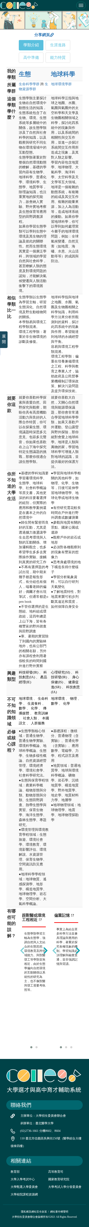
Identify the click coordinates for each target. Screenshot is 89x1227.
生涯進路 (58, 45)
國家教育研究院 (58, 1179)
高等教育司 (55, 1171)
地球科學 (63, 74)
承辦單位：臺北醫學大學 (37, 1123)
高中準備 (31, 57)
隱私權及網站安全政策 (34, 1211)
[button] (31, 1047)
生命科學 (29, 84)
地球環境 (61, 84)
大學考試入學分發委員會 (64, 1187)
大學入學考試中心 (23, 1179)
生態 (25, 74)
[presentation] (22, 950)
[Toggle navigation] (81, 5)
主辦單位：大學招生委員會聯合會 (43, 1115)
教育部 (15, 1171)
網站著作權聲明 (59, 1211)
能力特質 (58, 57)
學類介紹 (31, 45)
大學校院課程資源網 (24, 1194)
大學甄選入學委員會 (24, 1187)
